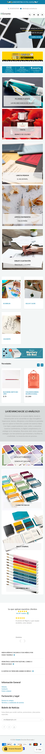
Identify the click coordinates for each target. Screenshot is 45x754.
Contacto (5, 689)
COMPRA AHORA (36, 37)
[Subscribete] (41, 719)
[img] (22, 611)
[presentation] (38, 365)
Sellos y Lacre (30, 303)
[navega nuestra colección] (11, 286)
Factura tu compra (8, 700)
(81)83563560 (14, 8)
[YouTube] (14, 727)
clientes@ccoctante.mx (29, 8)
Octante (18, 740)
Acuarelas (6, 303)
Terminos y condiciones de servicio (13, 702)
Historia (4, 687)
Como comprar (6, 691)
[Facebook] (4, 727)
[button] (20, 641)
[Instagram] (9, 727)
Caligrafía (6, 339)
